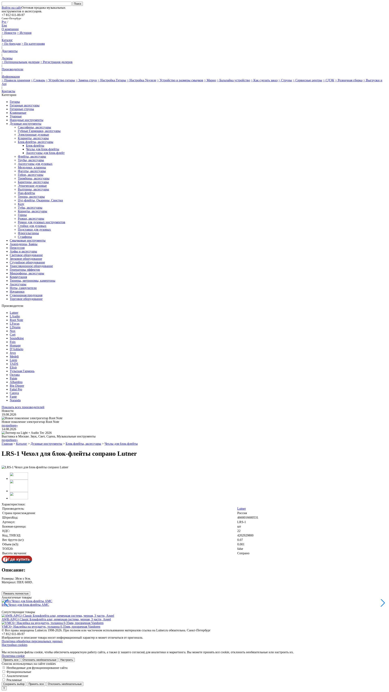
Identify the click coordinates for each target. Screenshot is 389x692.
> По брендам (11, 43)
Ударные (16, 116)
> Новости (9, 32)
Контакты (8, 91)
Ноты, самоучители (23, 288)
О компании (10, 29)
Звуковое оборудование (26, 258)
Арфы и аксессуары (23, 251)
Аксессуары (18, 284)
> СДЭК (328, 80)
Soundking (17, 338)
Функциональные (18, 672)
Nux (12, 331)
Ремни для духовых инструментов (41, 222)
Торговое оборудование (26, 299)
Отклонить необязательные (39, 659)
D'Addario (16, 349)
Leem (13, 360)
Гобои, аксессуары (30, 174)
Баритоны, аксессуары (33, 182)
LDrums (15, 327)
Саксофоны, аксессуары (34, 127)
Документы (10, 51)
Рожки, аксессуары (31, 218)
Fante (13, 396)
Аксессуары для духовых (35, 163)
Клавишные (18, 112)
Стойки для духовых (32, 226)
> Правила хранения (16, 80)
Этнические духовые (32, 185)
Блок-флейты (35, 145)
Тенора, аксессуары (31, 196)
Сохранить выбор (14, 684)
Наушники (17, 291)
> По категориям (33, 43)
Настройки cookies (14, 645)
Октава (15, 374)
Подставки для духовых (34, 229)
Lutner (14, 312)
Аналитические (17, 676)
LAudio (15, 316)
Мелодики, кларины (32, 167)
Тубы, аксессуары (30, 207)
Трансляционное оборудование (31, 266)
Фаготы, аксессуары (32, 171)
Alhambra (16, 382)
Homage (15, 345)
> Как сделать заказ (264, 80)
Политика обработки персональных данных (32, 641)
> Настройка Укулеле (141, 80)
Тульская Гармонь (22, 371)
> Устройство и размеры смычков (180, 80)
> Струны (285, 80)
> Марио (210, 80)
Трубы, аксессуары (31, 160)
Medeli (14, 356)
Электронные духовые (33, 134)
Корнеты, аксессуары (32, 211)
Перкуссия (17, 247)
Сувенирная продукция (26, 295)
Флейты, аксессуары (32, 156)
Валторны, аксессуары (33, 189)
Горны (22, 215)
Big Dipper (17, 385)
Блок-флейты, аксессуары (35, 142)
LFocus (14, 323)
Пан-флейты (26, 193)
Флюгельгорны (28, 233)
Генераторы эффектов (25, 269)
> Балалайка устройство (233, 80)
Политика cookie (13, 656)
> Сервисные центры (307, 80)
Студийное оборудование (27, 262)
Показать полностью (16, 593)
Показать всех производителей (23, 407)
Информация (11, 76)
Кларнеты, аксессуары (33, 138)
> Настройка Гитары (112, 80)
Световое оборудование (26, 255)
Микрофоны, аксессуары (27, 273)
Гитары (15, 101)
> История (24, 32)
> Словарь (38, 80)
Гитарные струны (22, 109)
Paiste (13, 378)
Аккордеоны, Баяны (23, 244)
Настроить (66, 659)
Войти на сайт (11, 7)
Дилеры (7, 58)
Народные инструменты (26, 120)
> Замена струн (86, 80)
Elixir (13, 367)
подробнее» (10, 425)
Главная (7, 443)
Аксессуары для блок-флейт (45, 153)
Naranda (15, 400)
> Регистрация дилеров (56, 62)
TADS (14, 363)
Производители (12, 69)
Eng (4, 25)
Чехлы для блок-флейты (42, 149)
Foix (13, 342)
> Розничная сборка (348, 80)
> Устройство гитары (60, 80)
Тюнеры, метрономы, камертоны (32, 280)
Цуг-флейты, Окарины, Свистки (40, 200)
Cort (12, 334)
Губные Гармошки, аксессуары (39, 131)
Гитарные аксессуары (25, 105)
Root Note (16, 320)
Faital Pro (16, 389)
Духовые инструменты (25, 123)
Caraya (14, 393)
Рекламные (14, 680)
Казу (21, 204)
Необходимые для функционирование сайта (36, 667)
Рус (4, 22)
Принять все (10, 659)
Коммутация (18, 277)
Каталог (7, 40)
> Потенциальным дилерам (21, 62)
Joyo (13, 353)
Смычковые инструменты (28, 240)
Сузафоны (25, 237)
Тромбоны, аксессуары (33, 178)
